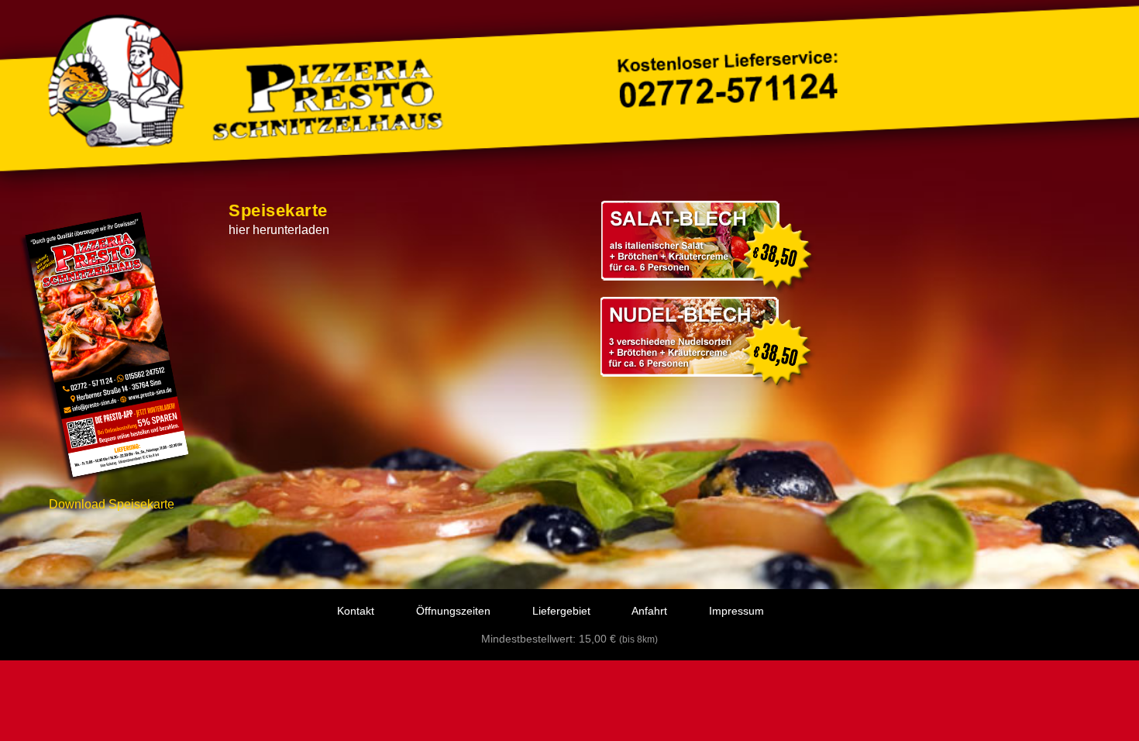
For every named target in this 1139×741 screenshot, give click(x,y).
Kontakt (355, 611)
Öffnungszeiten (453, 611)
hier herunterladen (279, 229)
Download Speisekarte (111, 504)
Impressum (736, 611)
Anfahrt (649, 611)
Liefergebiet (561, 611)
